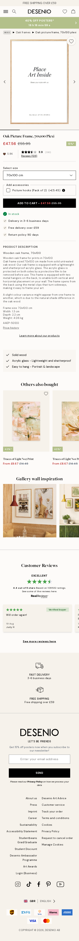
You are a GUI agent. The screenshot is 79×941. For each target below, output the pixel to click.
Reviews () (29, 156)
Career (32, 818)
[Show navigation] (6, 11)
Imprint (32, 811)
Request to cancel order (57, 838)
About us (31, 798)
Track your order (52, 811)
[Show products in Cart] (73, 11)
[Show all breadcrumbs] (7, 32)
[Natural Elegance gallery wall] (29, 510)
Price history (11, 327)
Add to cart (39, 203)
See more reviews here (39, 641)
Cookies (47, 824)
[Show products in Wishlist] (65, 11)
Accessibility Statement (22, 831)
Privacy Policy (35, 781)
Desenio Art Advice (54, 798)
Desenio (50, 930)
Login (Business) (26, 873)
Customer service (53, 804)
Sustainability (28, 824)
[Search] (14, 11)
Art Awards (30, 866)
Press (33, 804)
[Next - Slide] (74, 82)
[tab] (10, 128)
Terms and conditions (55, 818)
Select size (10, 168)
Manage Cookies (52, 844)
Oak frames (23, 32)
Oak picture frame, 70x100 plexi (55, 32)
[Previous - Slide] (5, 82)
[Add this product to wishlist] (71, 41)
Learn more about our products (39, 335)
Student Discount (26, 849)
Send (39, 773)
